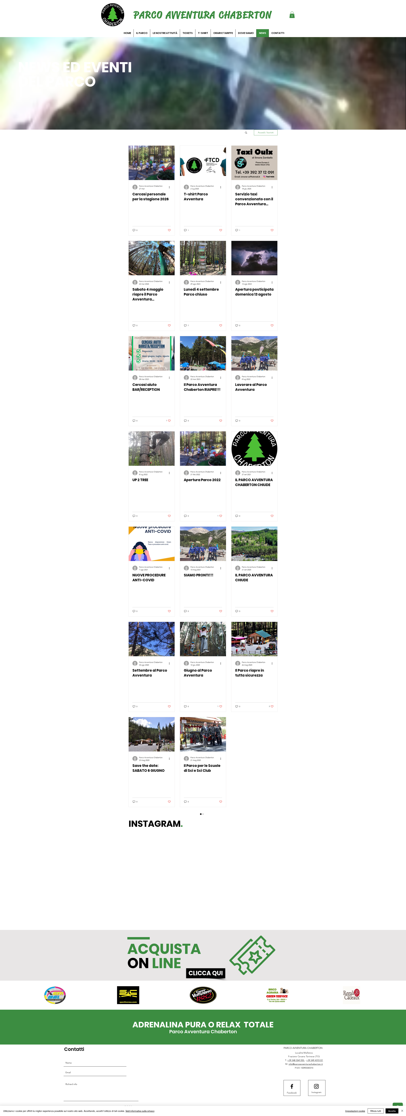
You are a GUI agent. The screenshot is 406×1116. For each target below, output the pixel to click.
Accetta (392, 1111)
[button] (292, 14)
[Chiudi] (402, 1110)
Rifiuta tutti (375, 1111)
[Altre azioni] (170, 187)
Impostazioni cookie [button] (355, 1111)
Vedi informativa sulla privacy (139, 1111)
